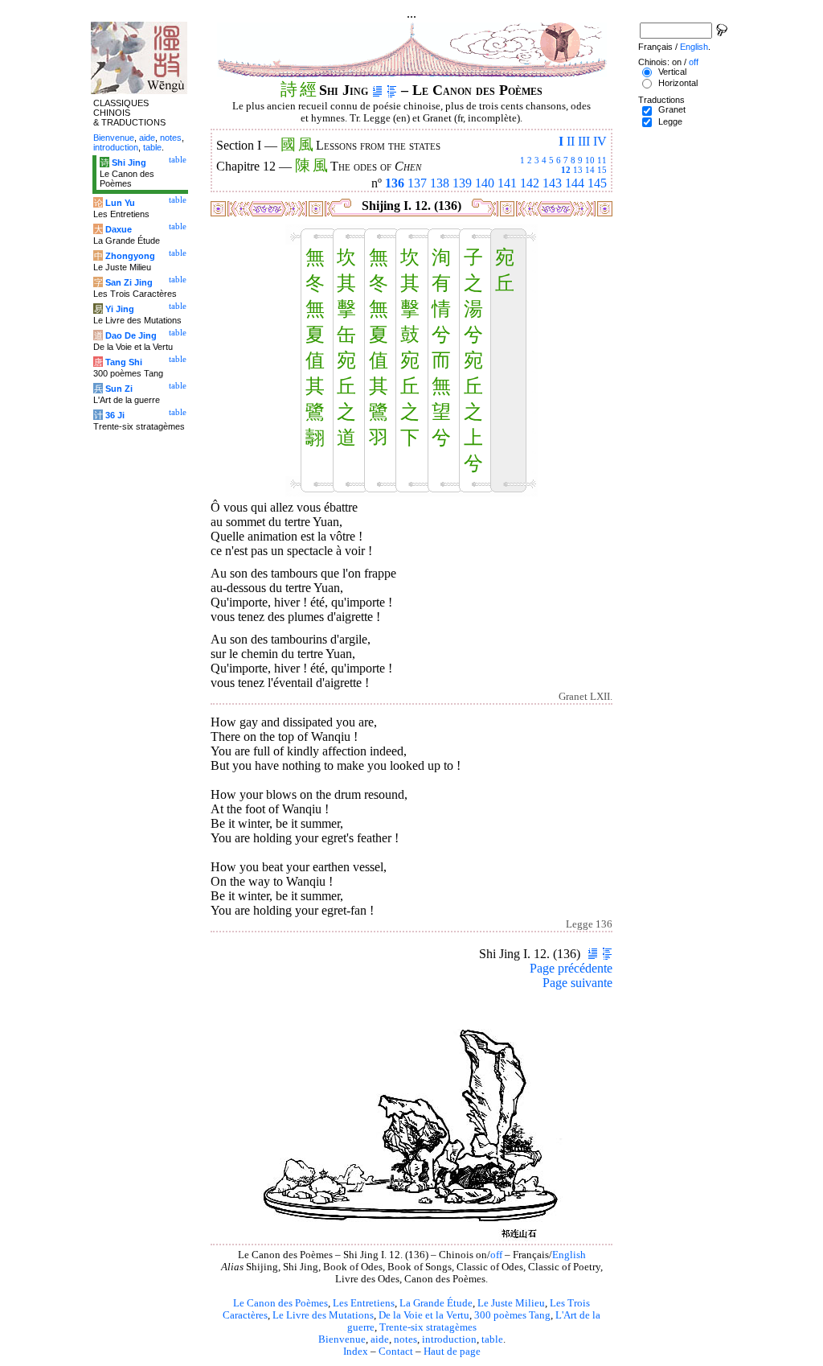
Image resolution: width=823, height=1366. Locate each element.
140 (484, 183)
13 (578, 170)
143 (552, 183)
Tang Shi (123, 362)
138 (439, 183)
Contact (396, 1351)
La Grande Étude (436, 1303)
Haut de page (452, 1351)
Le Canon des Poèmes (280, 1303)
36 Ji (115, 415)
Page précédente (571, 968)
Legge (670, 121)
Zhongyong (130, 256)
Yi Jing (119, 309)
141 (507, 183)
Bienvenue (342, 1339)
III (584, 141)
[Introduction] (377, 90)
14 (590, 170)
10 (590, 160)
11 (602, 160)
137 (417, 183)
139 (462, 183)
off (496, 1255)
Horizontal (678, 83)
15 (602, 170)
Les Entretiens (364, 1303)
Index (355, 1351)
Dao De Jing (131, 335)
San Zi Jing (129, 282)
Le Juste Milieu (511, 1303)
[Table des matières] (392, 90)
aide (380, 1339)
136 (394, 183)
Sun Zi (119, 388)
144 (574, 183)
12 (566, 170)
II (571, 141)
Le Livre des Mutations (323, 1315)
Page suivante (577, 983)
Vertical (672, 71)
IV (600, 141)
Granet (672, 109)
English (569, 1255)
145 (597, 183)
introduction (449, 1339)
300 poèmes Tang (512, 1315)
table (492, 1339)
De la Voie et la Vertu (424, 1315)
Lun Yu (120, 203)
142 (529, 183)
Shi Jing (129, 162)
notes (405, 1339)
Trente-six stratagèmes (428, 1327)
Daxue (118, 229)
